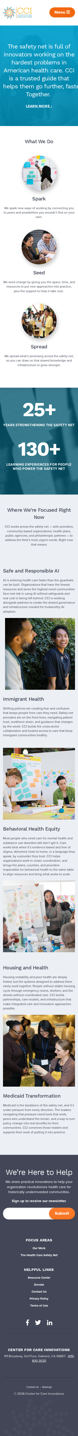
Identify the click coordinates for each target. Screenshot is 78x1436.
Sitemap (47, 1387)
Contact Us (39, 1291)
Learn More (38, 106)
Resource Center (39, 1277)
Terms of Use (39, 1305)
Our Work (39, 1248)
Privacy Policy (39, 1298)
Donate (39, 1284)
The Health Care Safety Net (39, 1255)
